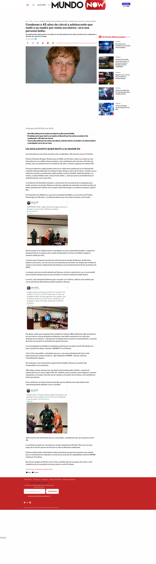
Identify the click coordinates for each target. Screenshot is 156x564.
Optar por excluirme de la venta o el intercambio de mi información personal (41, 507)
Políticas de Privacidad (69, 479)
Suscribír (126, 4)
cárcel (81, 154)
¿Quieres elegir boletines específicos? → (39, 496)
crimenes (117, 41)
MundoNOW (31, 39)
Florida (32, 469)
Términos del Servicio (55, 479)
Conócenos (36, 479)
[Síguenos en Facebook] (24, 502)
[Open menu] (28, 5)
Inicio (27, 21)
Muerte (47, 469)
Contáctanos (44, 479)
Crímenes (36, 21)
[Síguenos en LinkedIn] (30, 502)
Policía (31, 21)
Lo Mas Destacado (40, 469)
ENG (128, 6)
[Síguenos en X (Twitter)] (27, 502)
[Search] (33, 5)
